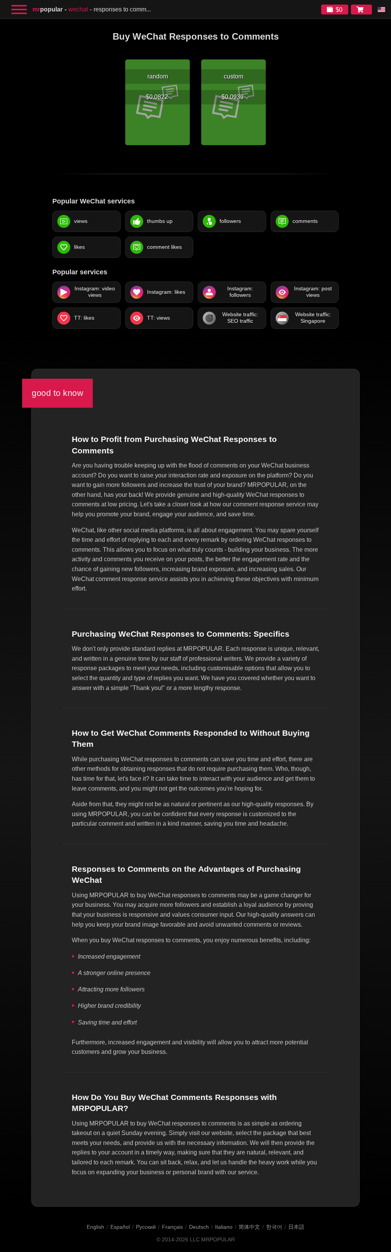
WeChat (78, 9)
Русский (146, 1227)
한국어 (274, 1227)
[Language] (381, 9)
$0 (339, 9)
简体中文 (249, 1227)
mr (47, 9)
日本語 (296, 1227)
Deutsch (199, 1227)
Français (172, 1227)
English (95, 1227)
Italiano (224, 1227)
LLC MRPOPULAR (212, 1239)
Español (120, 1227)
